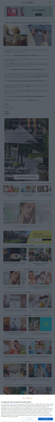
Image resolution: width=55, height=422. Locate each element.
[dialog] (27, 408)
